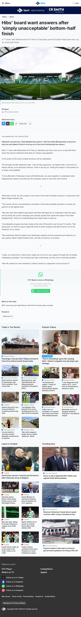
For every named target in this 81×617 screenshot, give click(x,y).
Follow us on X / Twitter (14, 577)
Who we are (6, 596)
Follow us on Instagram (14, 590)
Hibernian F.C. (8, 316)
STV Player (7, 569)
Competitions (46, 569)
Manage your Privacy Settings (14, 603)
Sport (12, 17)
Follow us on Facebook (14, 582)
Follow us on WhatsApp (15, 586)
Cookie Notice (50, 596)
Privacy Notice (28, 596)
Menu (7, 3)
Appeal (43, 572)
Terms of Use (17, 596)
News (4, 17)
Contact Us (39, 596)
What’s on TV (8, 572)
